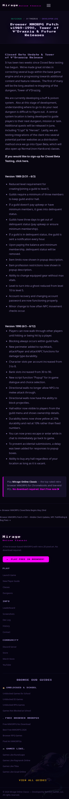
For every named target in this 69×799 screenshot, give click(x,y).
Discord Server (10, 646)
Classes (6, 587)
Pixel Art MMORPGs (12, 741)
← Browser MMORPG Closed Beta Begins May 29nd (23, 510)
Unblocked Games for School (16, 693)
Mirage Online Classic (19, 791)
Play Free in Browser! (26, 559)
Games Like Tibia (11, 766)
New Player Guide (11, 581)
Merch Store (8, 658)
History (6, 626)
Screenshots (8, 613)
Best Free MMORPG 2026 (14, 729)
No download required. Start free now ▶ (36, 489)
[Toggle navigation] (48, 5)
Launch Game (9, 575)
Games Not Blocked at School (17, 710)
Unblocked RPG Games (14, 704)
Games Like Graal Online (14, 771)
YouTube (7, 664)
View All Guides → (34, 780)
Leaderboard (9, 607)
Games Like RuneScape (14, 754)
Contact (6, 632)
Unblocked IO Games (13, 699)
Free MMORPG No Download (16, 724)
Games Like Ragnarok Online (16, 760)
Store (5, 652)
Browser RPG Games (12, 735)
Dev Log (7, 619)
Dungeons (8, 593)
